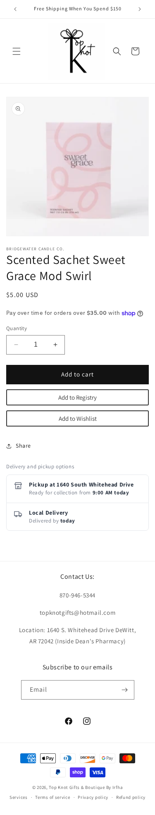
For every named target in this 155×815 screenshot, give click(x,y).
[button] (16, 51)
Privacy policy (93, 797)
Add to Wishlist (78, 418)
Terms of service (52, 797)
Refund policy (130, 797)
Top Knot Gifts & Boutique (77, 787)
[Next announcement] (140, 9)
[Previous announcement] (15, 9)
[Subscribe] (125, 690)
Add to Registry (77, 397)
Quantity (16, 328)
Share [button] (23, 445)
